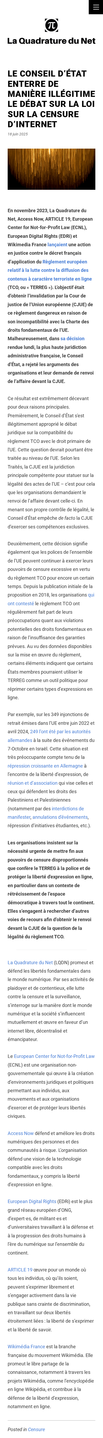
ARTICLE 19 (20, 1270)
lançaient (57, 244)
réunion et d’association (33, 783)
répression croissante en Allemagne (45, 766)
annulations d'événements (60, 817)
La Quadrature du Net (30, 962)
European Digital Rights (32, 1201)
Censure (36, 1429)
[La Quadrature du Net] (51, 31)
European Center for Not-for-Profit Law (54, 1056)
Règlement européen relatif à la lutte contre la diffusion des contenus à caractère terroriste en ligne (50, 270)
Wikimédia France (26, 1346)
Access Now (21, 1133)
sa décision (72, 338)
